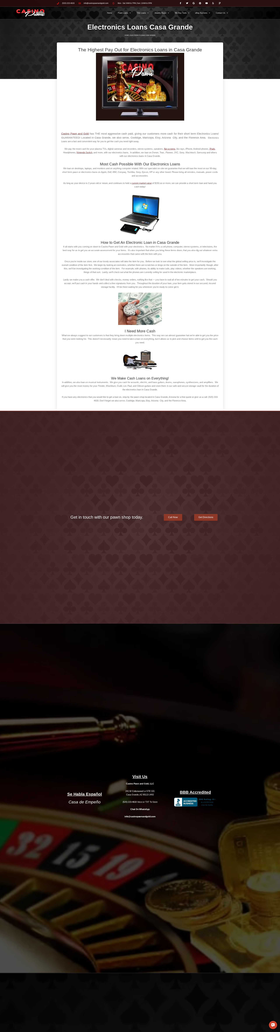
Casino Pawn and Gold (75, 133)
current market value (142, 183)
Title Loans (141, 13)
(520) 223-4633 (130, 802)
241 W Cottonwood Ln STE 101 (140, 791)
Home (109, 13)
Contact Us (220, 13)
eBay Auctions (201, 13)
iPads (212, 149)
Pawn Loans (123, 13)
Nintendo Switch (84, 152)
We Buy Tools (181, 13)
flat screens (169, 149)
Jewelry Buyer (160, 13)
